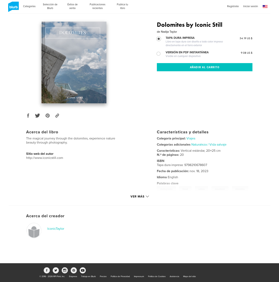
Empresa (73, 276)
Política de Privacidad (120, 276)
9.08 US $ (246, 53)
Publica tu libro (122, 6)
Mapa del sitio (189, 276)
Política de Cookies (157, 276)
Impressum (139, 276)
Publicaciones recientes (97, 6)
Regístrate (233, 6)
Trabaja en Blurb (88, 276)
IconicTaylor (55, 229)
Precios (103, 276)
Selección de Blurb (50, 6)
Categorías (29, 6)
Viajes (190, 138)
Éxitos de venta (72, 6)
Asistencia (174, 276)
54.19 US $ (246, 38)
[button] (265, 6)
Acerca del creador (45, 216)
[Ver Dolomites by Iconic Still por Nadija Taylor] (73, 62)
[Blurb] (13, 8)
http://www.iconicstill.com (44, 158)
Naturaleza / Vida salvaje (209, 145)
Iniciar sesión (250, 6)
